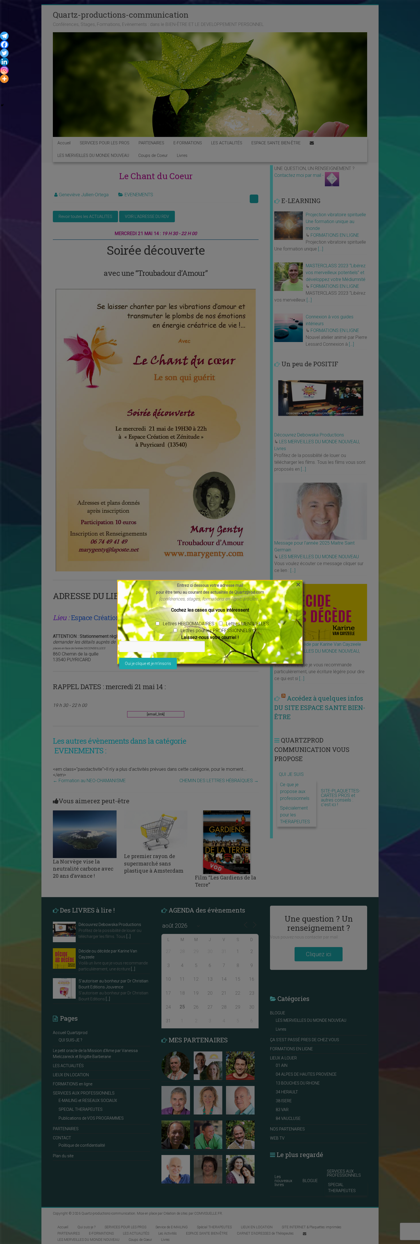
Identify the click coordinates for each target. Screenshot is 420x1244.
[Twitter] (4, 53)
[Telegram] (4, 36)
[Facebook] (4, 44)
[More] (4, 78)
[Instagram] (4, 70)
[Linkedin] (4, 61)
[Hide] (2, 105)
